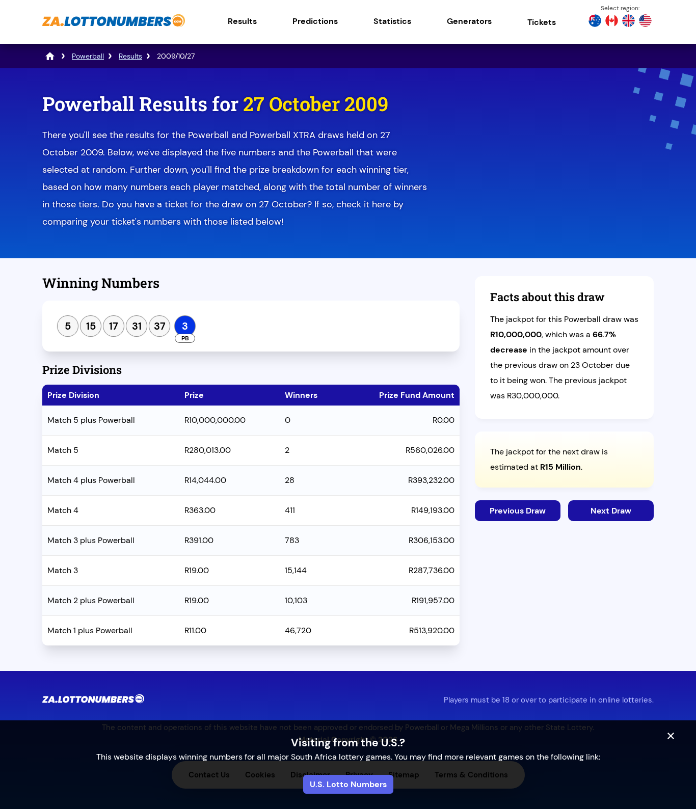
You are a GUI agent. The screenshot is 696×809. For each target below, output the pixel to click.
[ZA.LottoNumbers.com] (113, 27)
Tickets (541, 22)
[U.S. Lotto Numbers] (645, 22)
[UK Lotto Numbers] (628, 22)
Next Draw (611, 510)
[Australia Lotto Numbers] (594, 22)
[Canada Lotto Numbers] (611, 22)
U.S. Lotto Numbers (348, 784)
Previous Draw (518, 510)
